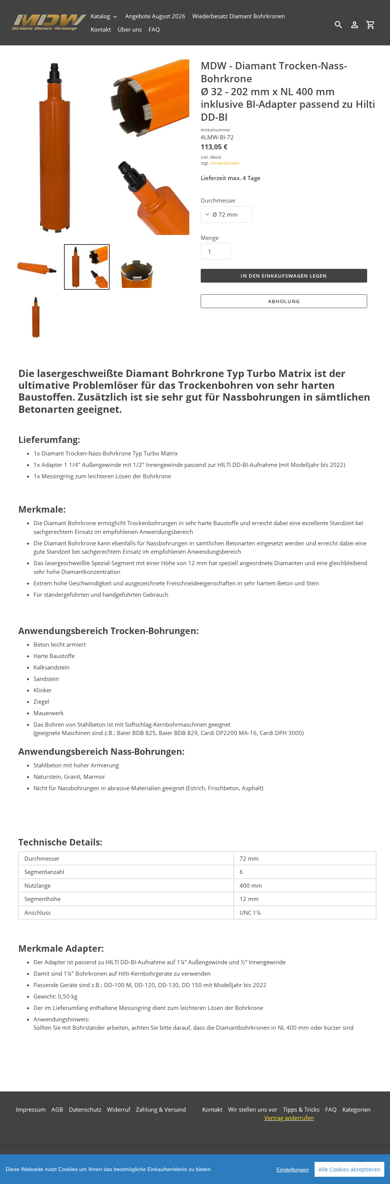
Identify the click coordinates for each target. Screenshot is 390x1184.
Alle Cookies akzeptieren (349, 1169)
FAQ (331, 1109)
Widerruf (118, 1109)
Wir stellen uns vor (252, 1109)
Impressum (31, 1109)
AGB (57, 1109)
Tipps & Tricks (301, 1109)
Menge (210, 237)
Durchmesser (218, 200)
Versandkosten (225, 163)
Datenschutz (85, 1109)
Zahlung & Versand (161, 1109)
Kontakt (212, 1109)
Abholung (283, 301)
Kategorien (356, 1109)
